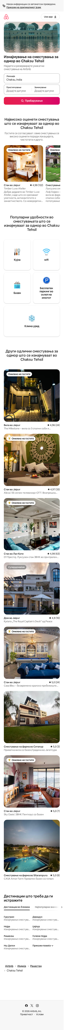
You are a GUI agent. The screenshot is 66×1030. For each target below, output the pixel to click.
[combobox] (31, 80)
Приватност (26, 1014)
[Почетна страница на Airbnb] (6, 17)
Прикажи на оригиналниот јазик (23, 7)
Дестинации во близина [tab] (17, 907)
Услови (40, 1014)
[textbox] (17, 91)
